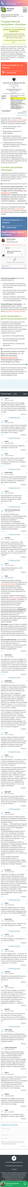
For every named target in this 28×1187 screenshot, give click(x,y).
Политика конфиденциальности (14, 1162)
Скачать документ (22, 115)
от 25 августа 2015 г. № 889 (18, 120)
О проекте (14, 1169)
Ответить (23, 414)
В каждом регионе (15, 597)
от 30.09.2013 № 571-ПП (8, 584)
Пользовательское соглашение (14, 1165)
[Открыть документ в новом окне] (14, 95)
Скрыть (25, 393)
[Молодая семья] (9, 9)
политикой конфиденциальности (8, 1143)
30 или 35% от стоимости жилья (14, 311)
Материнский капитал (9, 357)
